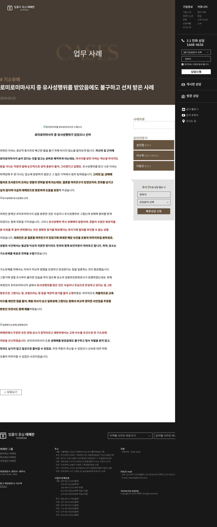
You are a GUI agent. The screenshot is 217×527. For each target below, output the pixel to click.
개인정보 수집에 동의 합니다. (196, 64)
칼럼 (199, 16)
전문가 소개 (188, 16)
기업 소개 (187, 12)
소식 (199, 24)
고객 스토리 (203, 20)
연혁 (185, 20)
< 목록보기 (10, 392)
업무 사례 (202, 12)
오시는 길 (187, 27)
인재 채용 (187, 24)
